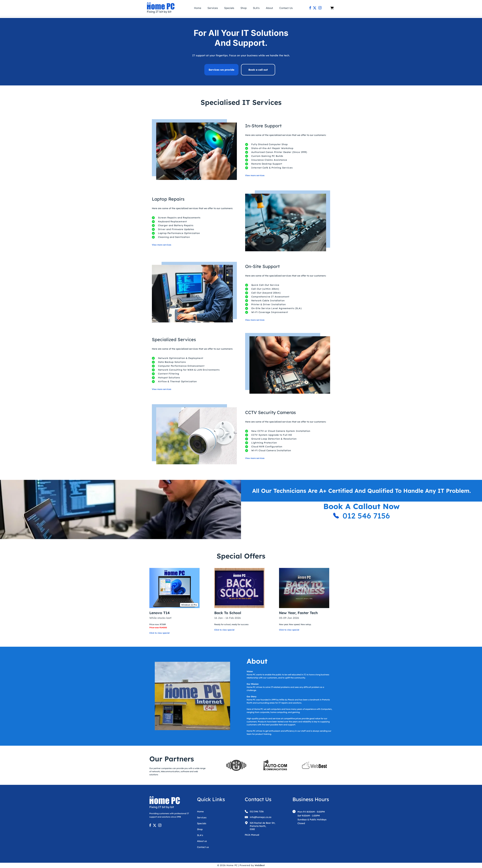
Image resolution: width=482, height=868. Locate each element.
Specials (229, 8)
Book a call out (258, 69)
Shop (243, 8)
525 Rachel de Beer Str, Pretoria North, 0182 (262, 826)
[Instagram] (320, 8)
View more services (254, 175)
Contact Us (286, 8)
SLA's (256, 8)
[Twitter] (314, 8)
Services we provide (221, 69)
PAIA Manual (252, 834)
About (269, 8)
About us (202, 841)
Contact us (203, 847)
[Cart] (332, 8)
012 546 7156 (366, 515)
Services (212, 8)
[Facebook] (310, 8)
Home (197, 8)
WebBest (260, 865)
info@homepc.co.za (260, 817)
